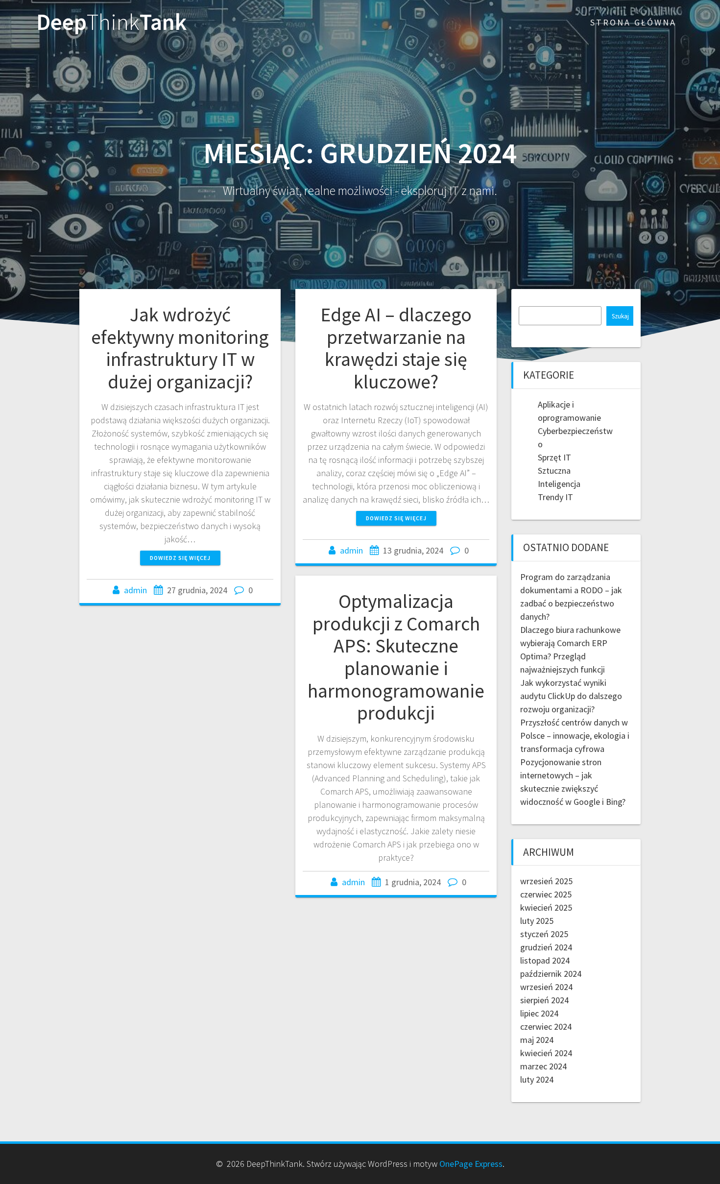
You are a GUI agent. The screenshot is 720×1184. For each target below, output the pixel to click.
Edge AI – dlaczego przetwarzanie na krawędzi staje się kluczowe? (396, 348)
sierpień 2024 (544, 1000)
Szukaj (620, 316)
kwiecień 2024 (546, 1053)
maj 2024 (536, 1039)
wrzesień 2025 (546, 881)
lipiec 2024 (539, 1013)
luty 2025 (536, 920)
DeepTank (111, 22)
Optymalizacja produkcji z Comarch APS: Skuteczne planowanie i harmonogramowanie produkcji (396, 657)
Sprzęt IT (554, 457)
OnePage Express (471, 1163)
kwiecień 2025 (546, 907)
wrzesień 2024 (546, 986)
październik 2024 (550, 973)
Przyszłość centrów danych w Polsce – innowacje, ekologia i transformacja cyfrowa (574, 735)
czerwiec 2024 (546, 1026)
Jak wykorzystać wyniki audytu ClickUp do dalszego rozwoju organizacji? (571, 696)
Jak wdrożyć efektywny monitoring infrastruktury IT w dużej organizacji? (180, 348)
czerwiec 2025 (546, 894)
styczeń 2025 (544, 934)
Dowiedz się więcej (180, 557)
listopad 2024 (545, 960)
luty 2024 (536, 1079)
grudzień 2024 (546, 947)
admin (135, 590)
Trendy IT (555, 497)
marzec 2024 (543, 1066)
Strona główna (633, 22)
